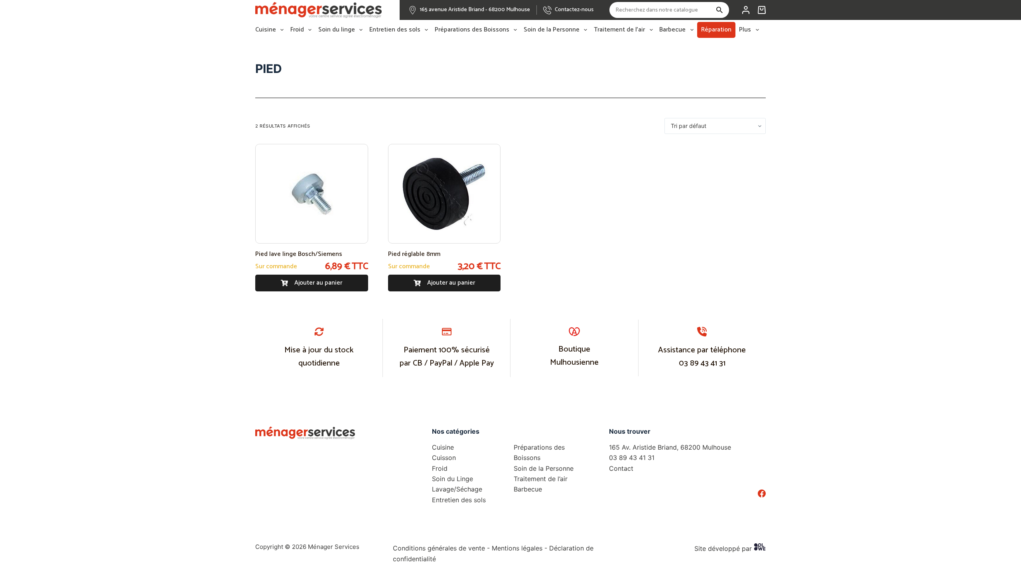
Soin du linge (336, 30)
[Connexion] (746, 10)
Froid (297, 30)
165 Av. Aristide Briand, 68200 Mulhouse (670, 447)
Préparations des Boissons (472, 30)
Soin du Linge (452, 479)
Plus (745, 30)
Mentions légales (517, 548)
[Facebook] (762, 493)
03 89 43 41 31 (702, 363)
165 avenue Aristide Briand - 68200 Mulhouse (475, 9)
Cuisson (444, 458)
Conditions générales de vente (439, 548)
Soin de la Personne (551, 30)
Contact (621, 468)
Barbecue (672, 30)
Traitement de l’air (619, 30)
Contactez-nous (574, 9)
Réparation (716, 29)
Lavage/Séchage (457, 489)
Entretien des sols (394, 30)
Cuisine (265, 30)
